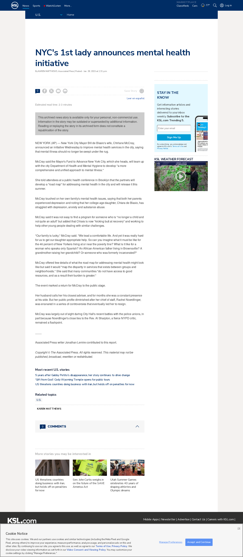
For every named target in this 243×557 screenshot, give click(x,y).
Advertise (183, 519)
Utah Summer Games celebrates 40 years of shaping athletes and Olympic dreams (124, 485)
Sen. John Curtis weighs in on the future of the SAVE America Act (89, 483)
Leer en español (135, 98)
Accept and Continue (199, 542)
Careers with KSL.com (220, 519)
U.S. (38, 400)
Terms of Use (177, 146)
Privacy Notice (162, 148)
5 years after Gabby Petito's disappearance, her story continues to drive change (82, 375)
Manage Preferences (170, 542)
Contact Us (198, 519)
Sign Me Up (174, 137)
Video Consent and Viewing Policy (86, 549)
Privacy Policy (119, 546)
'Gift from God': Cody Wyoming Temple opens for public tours (72, 380)
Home (70, 15)
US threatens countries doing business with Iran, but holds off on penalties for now (84, 384)
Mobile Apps (151, 519)
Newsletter (168, 519)
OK (238, 528)
